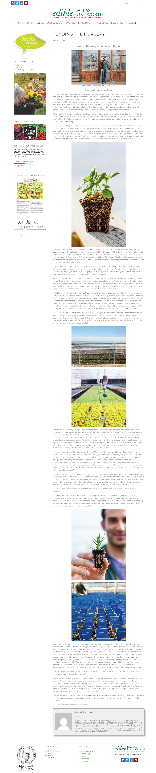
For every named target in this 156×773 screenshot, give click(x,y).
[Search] (142, 3)
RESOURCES (117, 23)
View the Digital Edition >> (24, 70)
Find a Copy (85, 754)
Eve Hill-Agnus (84, 712)
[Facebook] (13, 3)
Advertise (84, 761)
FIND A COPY (84, 23)
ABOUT (132, 23)
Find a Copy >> (20, 65)
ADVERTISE (70, 23)
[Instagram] (21, 3)
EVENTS (40, 23)
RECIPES (30, 23)
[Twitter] (17, 3)
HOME (20, 23)
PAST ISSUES (102, 23)
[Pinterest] (26, 3)
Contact (84, 756)
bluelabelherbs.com (66, 705)
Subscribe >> (19, 67)
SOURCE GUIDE (54, 23)
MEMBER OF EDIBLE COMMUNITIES (129, 754)
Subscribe (85, 759)
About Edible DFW (88, 751)
